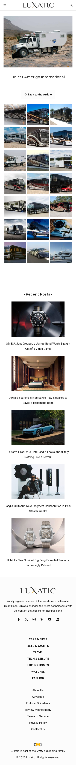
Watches (38, 671)
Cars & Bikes (38, 639)
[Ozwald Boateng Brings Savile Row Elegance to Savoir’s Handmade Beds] (38, 374)
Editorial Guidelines (38, 703)
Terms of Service (38, 716)
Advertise (38, 696)
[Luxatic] (38, 5)
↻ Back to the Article (38, 94)
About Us (38, 690)
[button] (71, 5)
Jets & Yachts (38, 646)
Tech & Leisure (38, 658)
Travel (38, 652)
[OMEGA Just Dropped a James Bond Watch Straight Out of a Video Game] (38, 319)
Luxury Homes (38, 665)
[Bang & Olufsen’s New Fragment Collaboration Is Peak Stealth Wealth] (38, 482)
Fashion (38, 678)
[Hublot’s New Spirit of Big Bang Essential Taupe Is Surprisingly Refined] (38, 536)
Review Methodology (38, 709)
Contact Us (38, 729)
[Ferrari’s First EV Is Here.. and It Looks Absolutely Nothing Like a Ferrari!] (38, 428)
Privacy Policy (38, 722)
